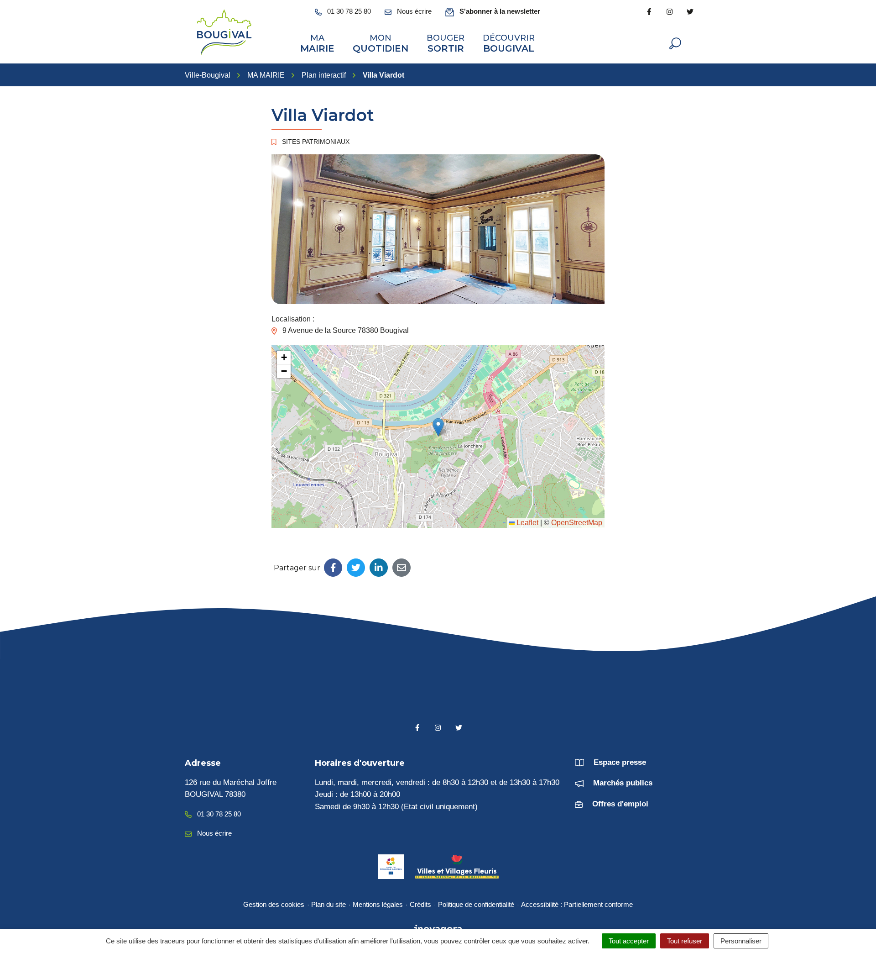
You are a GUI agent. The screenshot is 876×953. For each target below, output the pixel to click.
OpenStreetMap (576, 523)
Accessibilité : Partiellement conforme (577, 904)
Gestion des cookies (273, 904)
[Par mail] (401, 567)
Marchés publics (622, 783)
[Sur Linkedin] (379, 567)
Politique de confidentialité (476, 904)
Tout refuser (684, 941)
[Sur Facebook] (333, 567)
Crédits (420, 904)
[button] (438, 427)
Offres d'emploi (620, 804)
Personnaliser (740, 941)
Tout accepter (629, 941)
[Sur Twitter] (356, 567)
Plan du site (328, 904)
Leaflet (526, 523)
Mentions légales (378, 904)
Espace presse (620, 762)
